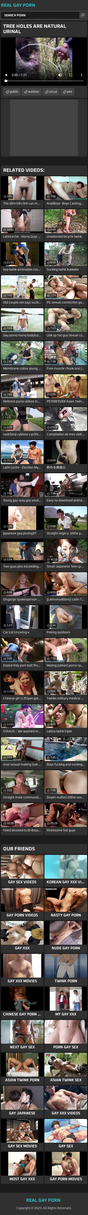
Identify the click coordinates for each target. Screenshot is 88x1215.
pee (69, 91)
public (14, 91)
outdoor (33, 91)
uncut (53, 91)
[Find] (82, 15)
